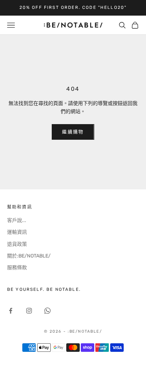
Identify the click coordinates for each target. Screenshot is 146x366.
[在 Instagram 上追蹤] (29, 310)
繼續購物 (73, 131)
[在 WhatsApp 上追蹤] (47, 310)
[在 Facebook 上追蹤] (10, 310)
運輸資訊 (17, 232)
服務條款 (17, 268)
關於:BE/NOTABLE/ (29, 256)
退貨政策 (17, 244)
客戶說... (16, 220)
